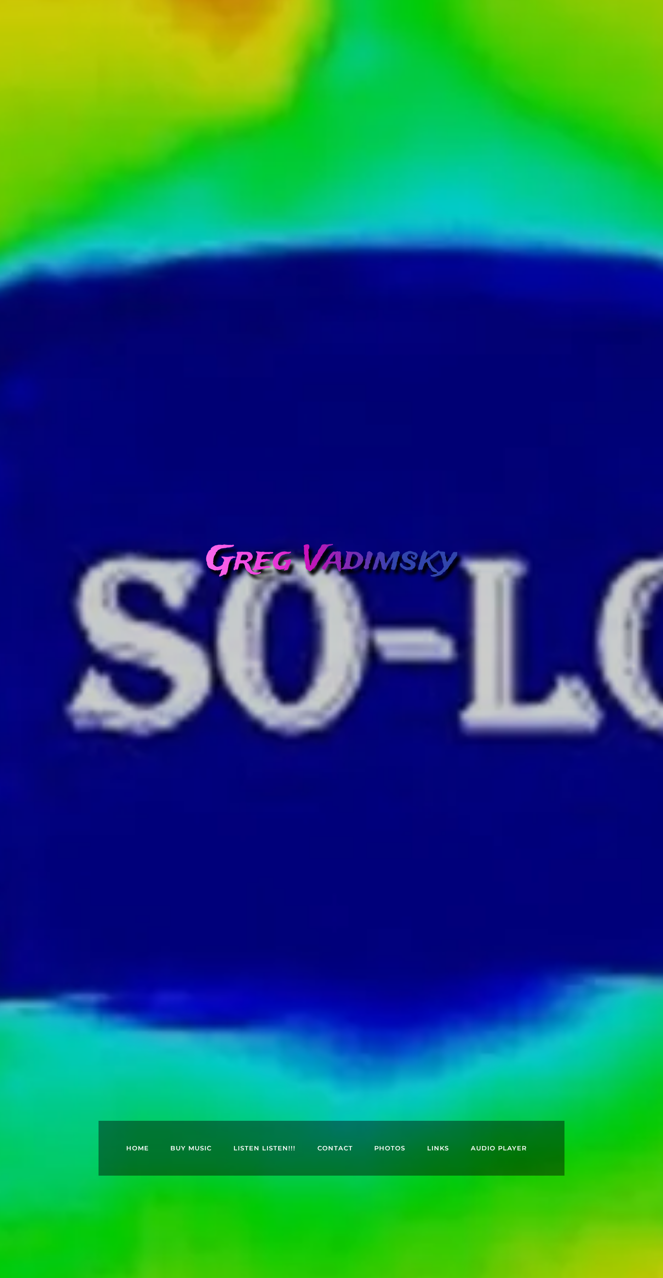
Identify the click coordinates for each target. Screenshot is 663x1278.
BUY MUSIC (191, 1148)
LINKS (438, 1148)
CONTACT (335, 1148)
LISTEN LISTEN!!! (264, 1148)
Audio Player (499, 1148)
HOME (137, 1148)
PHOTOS (389, 1148)
